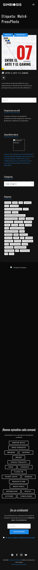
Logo (22, 231)
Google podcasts (22, 156)
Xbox (11, 253)
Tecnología (9, 247)
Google (29, 225)
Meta (16, 234)
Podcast (8, 35)
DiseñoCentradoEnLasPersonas (15, 215)
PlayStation (9, 241)
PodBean (7, 161)
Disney (22, 218)
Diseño (15, 212)
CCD (7, 206)
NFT (23, 238)
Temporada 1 (21, 35)
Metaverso (24, 234)
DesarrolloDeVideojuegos (13, 209)
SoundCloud (8, 163)
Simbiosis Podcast (14, 560)
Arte (21, 202)
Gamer (8, 225)
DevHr (26, 209)
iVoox (31, 156)
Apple (15, 202)
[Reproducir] (4, 78)
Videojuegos (25, 250)
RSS (10, 165)
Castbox (7, 156)
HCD (7, 228)
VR (6, 253)
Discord (8, 212)
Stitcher (22, 163)
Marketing (9, 234)
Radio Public (26, 161)
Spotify (15, 163)
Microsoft (9, 238)
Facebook (28, 222)
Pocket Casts (23, 159)
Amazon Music (9, 154)
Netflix (16, 238)
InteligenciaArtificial (12, 231)
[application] (19, 78)
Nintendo (29, 238)
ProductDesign (28, 241)
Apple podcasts (20, 154)
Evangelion (19, 222)
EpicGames (9, 222)
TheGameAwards (21, 247)
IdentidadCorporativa (17, 228)
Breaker (29, 154)
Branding (28, 202)
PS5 (7, 244)
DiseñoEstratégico (11, 218)
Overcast (7, 159)
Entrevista (30, 218)
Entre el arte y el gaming (16, 73)
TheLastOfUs (10, 250)
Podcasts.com (16, 161)
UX (17, 250)
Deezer (13, 156)
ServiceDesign (15, 244)
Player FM (14, 159)
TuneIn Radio (26, 496)
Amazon (8, 202)
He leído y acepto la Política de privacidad (20, 538)
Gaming (15, 225)
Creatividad (14, 206)
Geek (22, 225)
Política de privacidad (19, 564)
